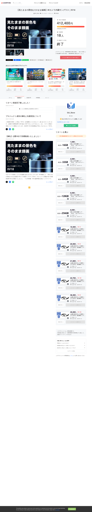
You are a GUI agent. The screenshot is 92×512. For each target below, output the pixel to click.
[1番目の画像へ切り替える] (10, 52)
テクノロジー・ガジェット (47, 13)
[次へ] (51, 33)
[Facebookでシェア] (10, 129)
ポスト (10, 60)
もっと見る (49, 129)
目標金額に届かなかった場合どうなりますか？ (66, 345)
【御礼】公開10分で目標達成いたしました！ (23, 136)
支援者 (29, 97)
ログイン (81, 3)
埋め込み (41, 60)
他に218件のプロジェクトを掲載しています (72, 119)
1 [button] (29, 187)
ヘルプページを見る (71, 351)
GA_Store (37, 13)
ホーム (10, 97)
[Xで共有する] (7, 129)
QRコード (49, 60)
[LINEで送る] (13, 129)
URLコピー (34, 60)
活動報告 (19, 97)
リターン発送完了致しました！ (18, 102)
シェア (18, 60)
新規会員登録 (87, 3)
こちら (71, 355)
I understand (72, 509)
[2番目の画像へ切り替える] (19, 52)
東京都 (57, 13)
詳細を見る (60, 151)
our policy (57, 509)
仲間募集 (38, 97)
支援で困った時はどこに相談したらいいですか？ (66, 347)
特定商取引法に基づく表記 (63, 122)
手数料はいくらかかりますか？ (63, 343)
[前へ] (7, 33)
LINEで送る (26, 60)
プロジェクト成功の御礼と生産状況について (23, 116)
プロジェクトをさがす (53, 3)
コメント (47, 97)
